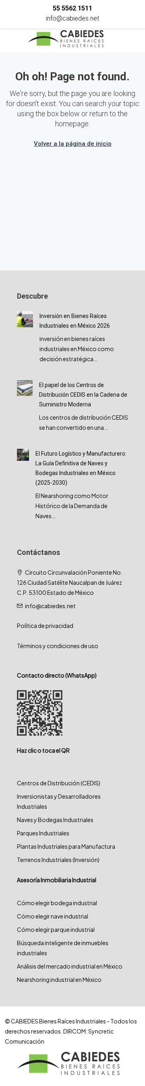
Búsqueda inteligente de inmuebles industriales (62, 947)
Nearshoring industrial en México (59, 979)
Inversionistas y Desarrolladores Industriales (59, 801)
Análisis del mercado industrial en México (69, 966)
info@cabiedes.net (72, 18)
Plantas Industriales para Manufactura (66, 846)
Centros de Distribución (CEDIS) (58, 783)
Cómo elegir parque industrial (56, 929)
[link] (25, 318)
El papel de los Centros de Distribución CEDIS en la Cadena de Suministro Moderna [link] (83, 395)
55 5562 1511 (72, 8)
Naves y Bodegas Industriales (55, 819)
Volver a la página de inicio (73, 143)
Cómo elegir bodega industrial (57, 902)
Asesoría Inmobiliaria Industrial (56, 879)
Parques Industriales (43, 833)
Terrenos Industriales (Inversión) (58, 859)
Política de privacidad (45, 625)
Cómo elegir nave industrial (52, 916)
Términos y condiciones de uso (57, 645)
